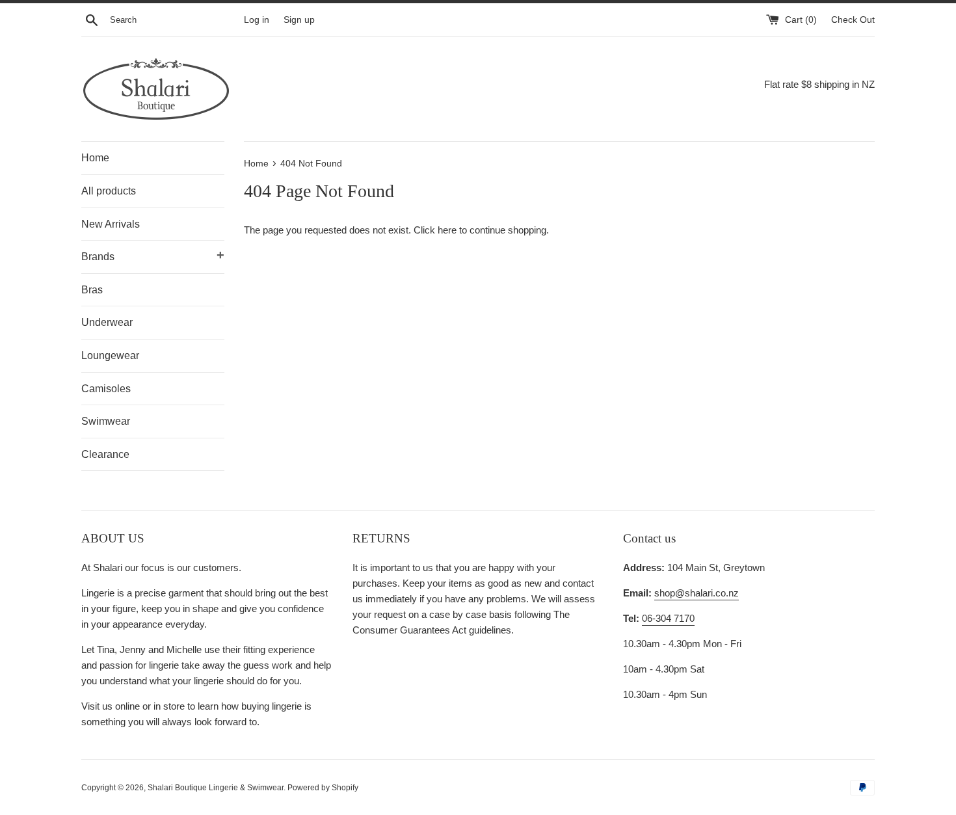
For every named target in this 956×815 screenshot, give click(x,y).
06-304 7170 (668, 618)
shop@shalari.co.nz (696, 592)
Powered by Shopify (322, 787)
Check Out (853, 20)
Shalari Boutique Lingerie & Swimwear (216, 787)
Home (95, 157)
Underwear (107, 322)
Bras (92, 289)
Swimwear (105, 421)
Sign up (299, 20)
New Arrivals (110, 224)
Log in (256, 20)
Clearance (105, 454)
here (447, 229)
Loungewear (110, 355)
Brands (152, 255)
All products (108, 190)
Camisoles (106, 388)
